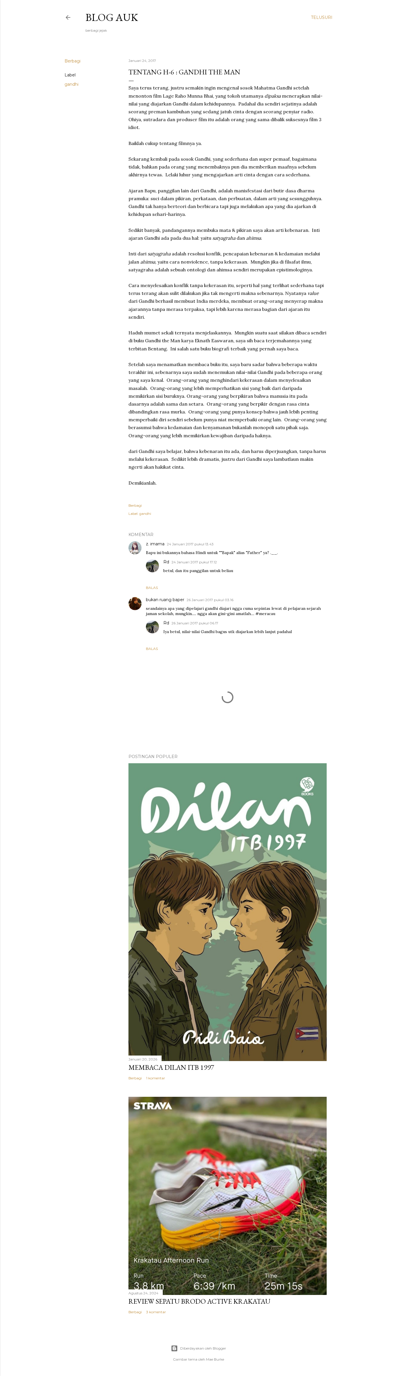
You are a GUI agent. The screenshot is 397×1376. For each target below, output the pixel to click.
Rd (166, 562)
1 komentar (155, 1078)
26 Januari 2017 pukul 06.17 (194, 623)
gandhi (71, 84)
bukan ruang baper (165, 599)
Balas (152, 587)
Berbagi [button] (73, 61)
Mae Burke (215, 1359)
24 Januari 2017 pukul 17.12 (194, 562)
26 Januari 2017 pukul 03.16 (210, 600)
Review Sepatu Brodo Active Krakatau (199, 1301)
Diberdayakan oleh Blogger (203, 1348)
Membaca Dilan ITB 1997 (171, 1067)
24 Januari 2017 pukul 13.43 (190, 544)
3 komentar (156, 1312)
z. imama (155, 544)
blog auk (111, 17)
